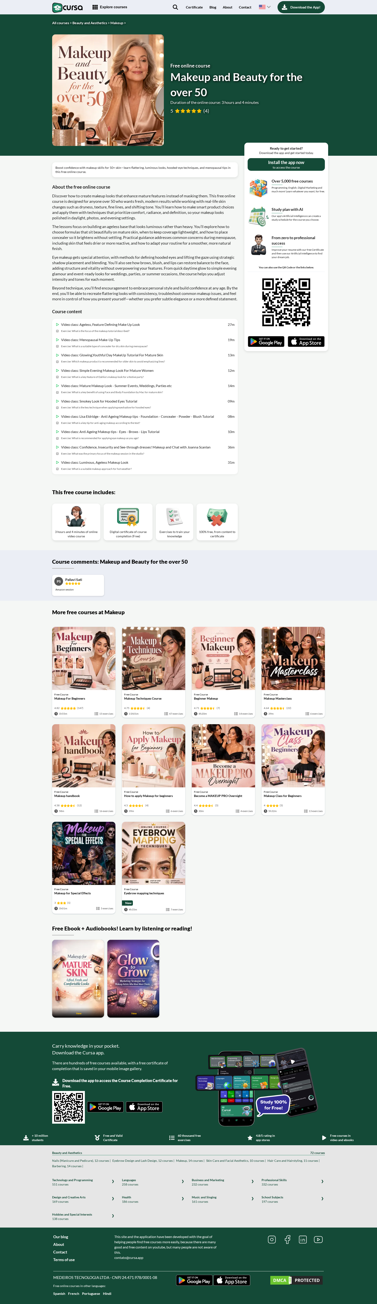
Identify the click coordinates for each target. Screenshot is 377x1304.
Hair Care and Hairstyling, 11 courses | (293, 1160)
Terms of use (64, 1259)
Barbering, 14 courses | (67, 1166)
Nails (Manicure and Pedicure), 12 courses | (81, 1160)
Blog (212, 7)
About (227, 7)
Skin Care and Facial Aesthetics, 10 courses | (236, 1160)
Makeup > (118, 23)
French (73, 1293)
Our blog (60, 1236)
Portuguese (91, 1293)
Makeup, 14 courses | (190, 1160)
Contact (245, 7)
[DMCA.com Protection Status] (296, 1281)
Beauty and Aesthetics (188, 1153)
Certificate (194, 7)
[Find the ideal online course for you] (175, 7)
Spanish (59, 1293)
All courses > (62, 23)
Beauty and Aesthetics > (91, 23)
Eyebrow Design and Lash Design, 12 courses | (143, 1160)
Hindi (107, 1293)
